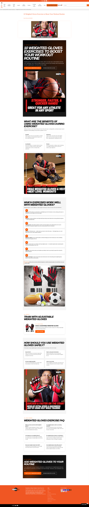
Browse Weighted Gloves (49, 473)
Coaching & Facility (34, 5)
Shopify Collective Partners (52, 499)
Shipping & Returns (50, 498)
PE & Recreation (40, 5)
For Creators (49, 495)
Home (1, 9)
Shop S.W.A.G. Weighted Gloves (32, 473)
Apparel (18, 5)
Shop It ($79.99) (40, 331)
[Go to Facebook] (41, 0)
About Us (49, 489)
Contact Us (49, 492)
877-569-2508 (1, 6)
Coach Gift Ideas (14, 5)
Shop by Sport (4, 5)
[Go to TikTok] (47, 0)
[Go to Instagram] (43, 0)
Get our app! (84, 504)
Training (29, 5)
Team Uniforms (23, 5)
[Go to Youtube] (46, 0)
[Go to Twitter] (44, 0)
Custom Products (9, 5)
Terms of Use (49, 501)
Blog (44, 5)
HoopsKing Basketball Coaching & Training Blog (9, 9)
